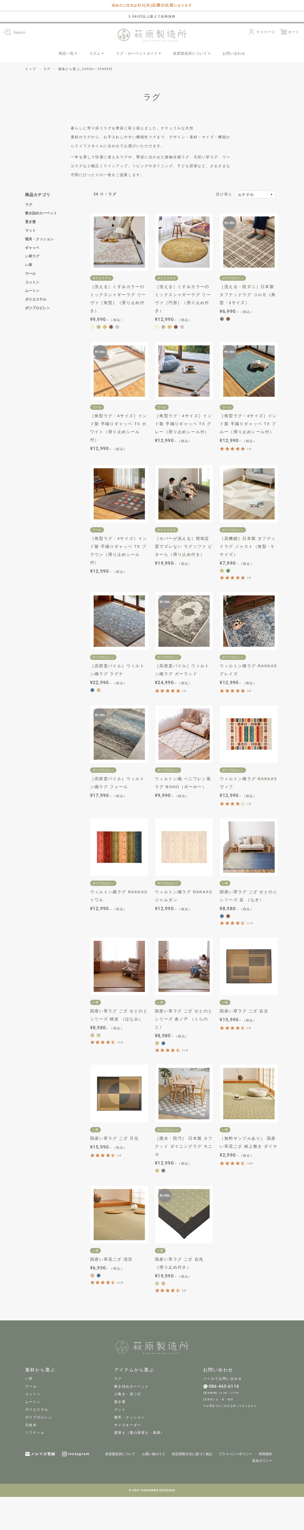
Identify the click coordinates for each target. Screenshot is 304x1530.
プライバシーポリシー (235, 1454)
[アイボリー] (92, 327)
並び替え (224, 194)
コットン (32, 282)
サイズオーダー (127, 1425)
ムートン (32, 290)
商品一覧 (67, 53)
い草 (28, 265)
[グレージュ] (117, 327)
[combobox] (256, 194)
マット (30, 230)
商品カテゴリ (38, 194)
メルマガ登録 (43, 1454)
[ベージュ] (222, 571)
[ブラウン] (111, 327)
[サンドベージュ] (98, 327)
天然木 (31, 1425)
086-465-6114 (224, 1386)
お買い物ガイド (153, 1454)
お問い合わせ (234, 53)
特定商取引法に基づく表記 (192, 1454)
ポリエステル (36, 299)
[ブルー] (92, 690)
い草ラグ (32, 256)
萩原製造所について (190, 53)
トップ (30, 69)
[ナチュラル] (98, 1035)
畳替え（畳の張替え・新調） (139, 1432)
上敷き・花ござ (127, 1394)
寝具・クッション (39, 239)
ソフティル (35, 1432)
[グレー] (222, 319)
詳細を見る (119, 242)
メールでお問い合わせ (222, 1378)
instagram (79, 1454)
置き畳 (30, 222)
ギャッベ (32, 248)
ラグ (47, 69)
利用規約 (265, 1454)
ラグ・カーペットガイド (137, 53)
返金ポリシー (262, 1460)
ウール (30, 273)
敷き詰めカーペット (41, 213)
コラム (95, 53)
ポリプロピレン (37, 308)
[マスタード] (105, 327)
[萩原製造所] (152, 35)
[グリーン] (228, 571)
